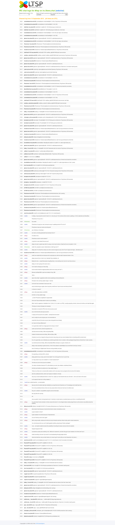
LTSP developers (40, 523)
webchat (60, 10)
